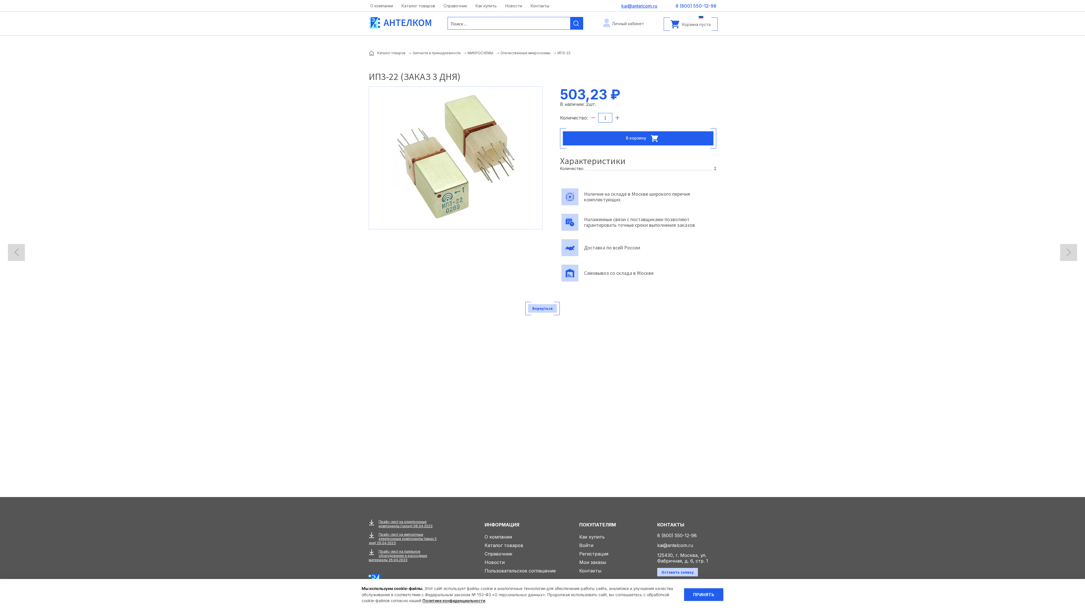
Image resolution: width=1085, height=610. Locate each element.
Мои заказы (592, 562)
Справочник (455, 5)
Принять (703, 594)
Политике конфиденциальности (453, 600)
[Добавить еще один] (617, 118)
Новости (513, 5)
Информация (502, 525)
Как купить (486, 5)
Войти (586, 545)
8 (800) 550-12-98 (677, 535)
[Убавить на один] (593, 118)
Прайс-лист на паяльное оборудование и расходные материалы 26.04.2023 (398, 555)
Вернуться (542, 308)
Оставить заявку (677, 572)
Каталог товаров (418, 5)
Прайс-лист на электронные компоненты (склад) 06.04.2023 (406, 524)
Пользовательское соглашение (520, 571)
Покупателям (597, 525)
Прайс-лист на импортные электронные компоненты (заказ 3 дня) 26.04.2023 (403, 538)
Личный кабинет (628, 23)
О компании (381, 5)
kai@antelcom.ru (675, 545)
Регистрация (593, 554)
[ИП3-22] (455, 157)
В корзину (636, 137)
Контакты (540, 5)
